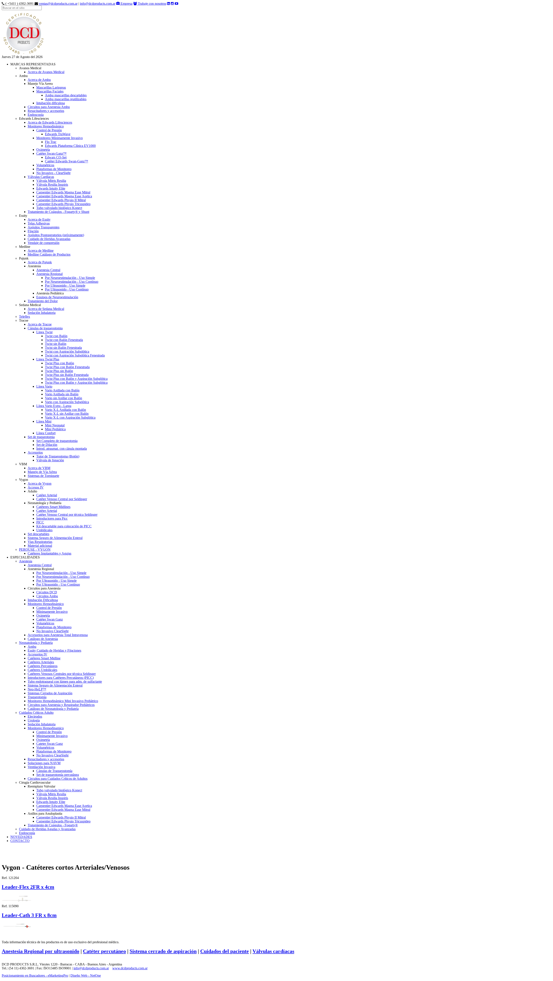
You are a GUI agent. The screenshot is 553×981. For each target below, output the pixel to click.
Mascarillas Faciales (50, 91)
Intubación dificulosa (50, 103)
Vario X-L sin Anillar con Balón (67, 413)
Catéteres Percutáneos (42, 666)
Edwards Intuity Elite (50, 188)
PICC (40, 522)
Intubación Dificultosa (43, 600)
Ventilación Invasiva (41, 767)
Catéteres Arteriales (41, 662)
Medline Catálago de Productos (49, 254)
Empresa (126, 3)
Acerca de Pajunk (40, 262)
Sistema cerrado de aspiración (163, 951)
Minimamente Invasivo (52, 736)
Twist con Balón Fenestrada (64, 340)
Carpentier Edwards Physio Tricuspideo (63, 204)
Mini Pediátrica (55, 429)
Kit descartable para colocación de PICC (64, 526)
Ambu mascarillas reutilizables (65, 99)
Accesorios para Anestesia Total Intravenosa (58, 635)
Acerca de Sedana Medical (46, 309)
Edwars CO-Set (56, 157)
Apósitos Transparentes (43, 227)
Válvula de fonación (50, 460)
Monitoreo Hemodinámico (46, 126)
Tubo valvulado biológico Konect (59, 208)
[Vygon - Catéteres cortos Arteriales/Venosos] (23, 54)
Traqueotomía (37, 697)
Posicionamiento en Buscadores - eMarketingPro (35, 975)
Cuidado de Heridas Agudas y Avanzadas (47, 829)
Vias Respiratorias (40, 542)
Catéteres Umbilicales (42, 670)
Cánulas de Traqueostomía (54, 771)
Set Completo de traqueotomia (57, 441)
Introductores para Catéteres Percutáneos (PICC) (61, 677)
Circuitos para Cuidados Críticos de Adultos (57, 778)
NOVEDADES (21, 837)
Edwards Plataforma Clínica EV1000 (70, 146)
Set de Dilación (46, 444)
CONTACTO (20, 841)
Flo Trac (50, 142)
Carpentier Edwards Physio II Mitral (61, 200)
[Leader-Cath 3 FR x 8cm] (17, 925)
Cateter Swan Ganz (49, 743)
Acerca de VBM (39, 468)
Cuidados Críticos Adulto (36, 712)
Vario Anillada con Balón (62, 390)
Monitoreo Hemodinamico (46, 728)
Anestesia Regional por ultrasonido (40, 951)
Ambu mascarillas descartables (66, 95)
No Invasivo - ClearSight (53, 173)
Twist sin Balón (55, 344)
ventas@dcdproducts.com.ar (58, 3)
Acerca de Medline (41, 250)
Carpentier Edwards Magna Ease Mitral (63, 192)
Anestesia (25, 561)
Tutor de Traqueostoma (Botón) (57, 456)
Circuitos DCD (46, 592)
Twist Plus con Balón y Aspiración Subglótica (76, 378)
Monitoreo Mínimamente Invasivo (59, 138)
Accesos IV (36, 487)
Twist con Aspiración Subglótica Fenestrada (75, 355)
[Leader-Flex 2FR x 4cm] (17, 898)
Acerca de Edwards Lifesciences (50, 122)
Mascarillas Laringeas (51, 87)
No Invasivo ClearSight (52, 631)
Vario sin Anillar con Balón (63, 398)
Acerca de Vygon (39, 483)
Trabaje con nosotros (151, 3)
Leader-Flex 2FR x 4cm (28, 887)
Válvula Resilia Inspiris (52, 184)
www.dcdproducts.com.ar (130, 968)
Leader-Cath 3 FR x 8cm (29, 915)
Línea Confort (46, 433)
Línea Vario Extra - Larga (53, 406)
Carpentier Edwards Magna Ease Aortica (64, 196)
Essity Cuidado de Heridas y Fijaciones (54, 650)
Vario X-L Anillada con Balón (65, 410)
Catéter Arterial (46, 495)
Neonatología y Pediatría (36, 643)
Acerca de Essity (39, 219)
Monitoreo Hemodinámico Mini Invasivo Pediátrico (63, 701)
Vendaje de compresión (43, 243)
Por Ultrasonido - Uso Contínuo (67, 289)
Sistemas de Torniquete (43, 476)
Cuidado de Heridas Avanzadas (49, 239)
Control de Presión (49, 130)
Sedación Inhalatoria (42, 312)
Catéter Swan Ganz (49, 619)
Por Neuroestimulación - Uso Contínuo (71, 281)
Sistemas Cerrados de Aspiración (50, 693)
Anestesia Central (48, 270)
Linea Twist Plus (47, 359)
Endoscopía (36, 114)
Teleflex (24, 316)
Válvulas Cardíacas (41, 177)
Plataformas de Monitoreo (54, 169)
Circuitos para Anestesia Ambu (49, 107)
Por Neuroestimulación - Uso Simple (70, 278)
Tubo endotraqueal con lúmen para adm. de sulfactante (65, 681)
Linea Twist (44, 332)
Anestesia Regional (49, 274)
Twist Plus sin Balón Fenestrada (67, 375)
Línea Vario (44, 386)
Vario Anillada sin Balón (61, 394)
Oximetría (43, 149)
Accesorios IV (37, 654)
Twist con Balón (56, 336)
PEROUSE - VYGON (35, 549)
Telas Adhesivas (39, 223)
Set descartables (38, 534)
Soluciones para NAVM (44, 763)
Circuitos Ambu (47, 596)
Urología (34, 720)
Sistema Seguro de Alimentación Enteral (55, 538)
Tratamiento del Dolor (43, 301)
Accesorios (35, 452)
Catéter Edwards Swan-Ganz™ (66, 161)
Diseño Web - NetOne (85, 975)
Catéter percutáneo (104, 951)
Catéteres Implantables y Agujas (49, 553)
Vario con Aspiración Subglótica (67, 402)
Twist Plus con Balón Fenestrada (67, 367)
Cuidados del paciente (224, 951)
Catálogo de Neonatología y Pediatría (53, 709)
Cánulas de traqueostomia (45, 328)
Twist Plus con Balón (59, 363)
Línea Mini (43, 421)
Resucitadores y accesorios (46, 111)
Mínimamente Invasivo (52, 611)
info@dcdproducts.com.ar (97, 3)
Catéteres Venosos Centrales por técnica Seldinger (62, 674)
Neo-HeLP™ (37, 689)
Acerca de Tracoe (40, 324)
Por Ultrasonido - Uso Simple (65, 285)
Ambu (32, 646)
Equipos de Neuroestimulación (57, 297)
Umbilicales (44, 530)
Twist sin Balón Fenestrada (63, 347)
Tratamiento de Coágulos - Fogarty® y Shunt (58, 212)
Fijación (33, 231)
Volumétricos (45, 165)
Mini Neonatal (55, 425)
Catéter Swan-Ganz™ (51, 153)
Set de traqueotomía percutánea (57, 775)
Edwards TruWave (57, 134)
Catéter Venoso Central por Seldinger (61, 499)
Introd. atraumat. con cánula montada (61, 448)
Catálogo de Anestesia (43, 639)
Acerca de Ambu (39, 80)
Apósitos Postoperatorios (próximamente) (56, 235)
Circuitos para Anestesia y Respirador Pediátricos (61, 705)
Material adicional (40, 545)
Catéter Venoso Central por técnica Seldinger (66, 514)
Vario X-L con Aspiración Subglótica (70, 417)
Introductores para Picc (52, 518)
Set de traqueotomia (41, 437)
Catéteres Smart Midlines (53, 507)
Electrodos (35, 716)
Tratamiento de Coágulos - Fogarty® (53, 825)
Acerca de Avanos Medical (46, 72)
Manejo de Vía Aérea (42, 472)
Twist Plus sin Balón (59, 371)
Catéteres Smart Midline (44, 658)
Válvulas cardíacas (273, 951)
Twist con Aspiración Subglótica (67, 351)
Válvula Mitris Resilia (51, 180)
